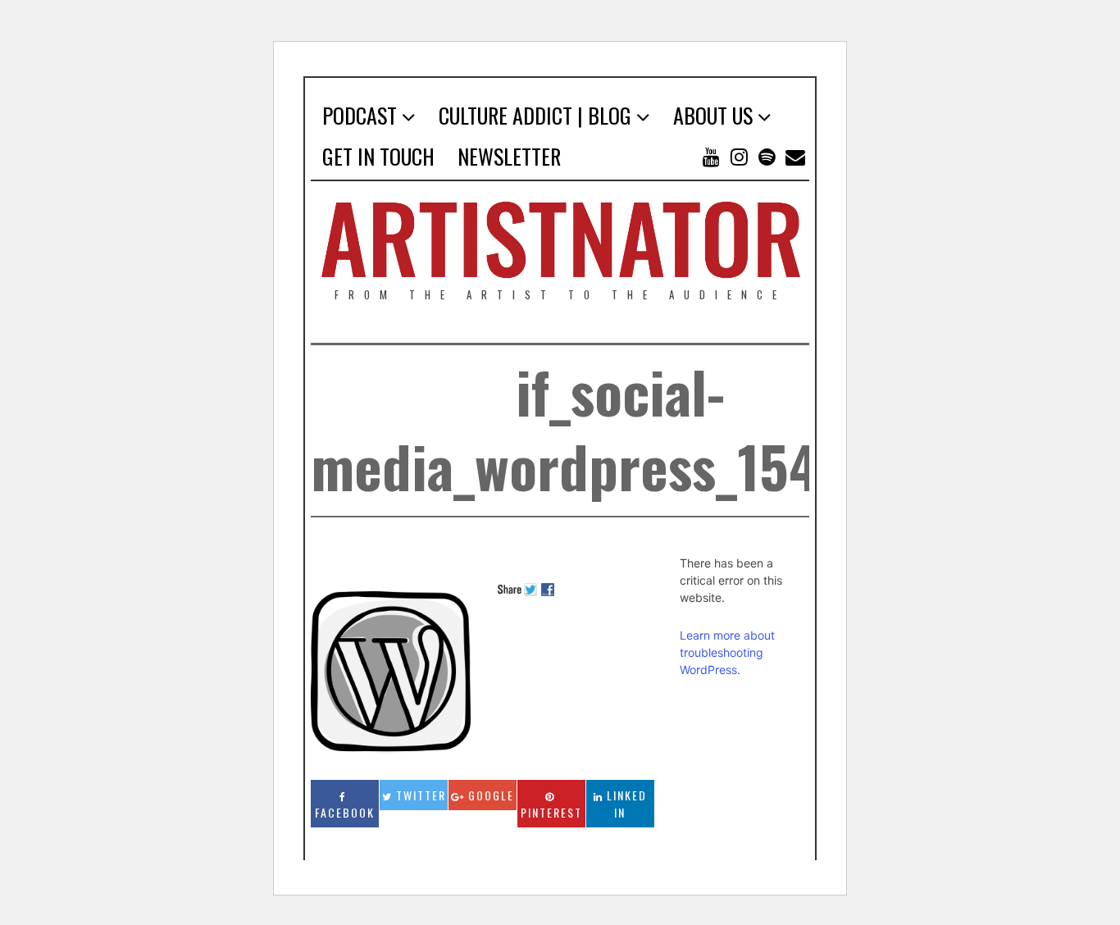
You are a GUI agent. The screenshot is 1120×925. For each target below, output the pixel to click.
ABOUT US (713, 115)
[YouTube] (712, 156)
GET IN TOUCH (378, 156)
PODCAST (359, 115)
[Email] (795, 156)
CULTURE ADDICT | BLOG (535, 115)
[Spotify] (767, 156)
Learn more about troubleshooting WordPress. (727, 652)
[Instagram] (739, 156)
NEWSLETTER (509, 156)
